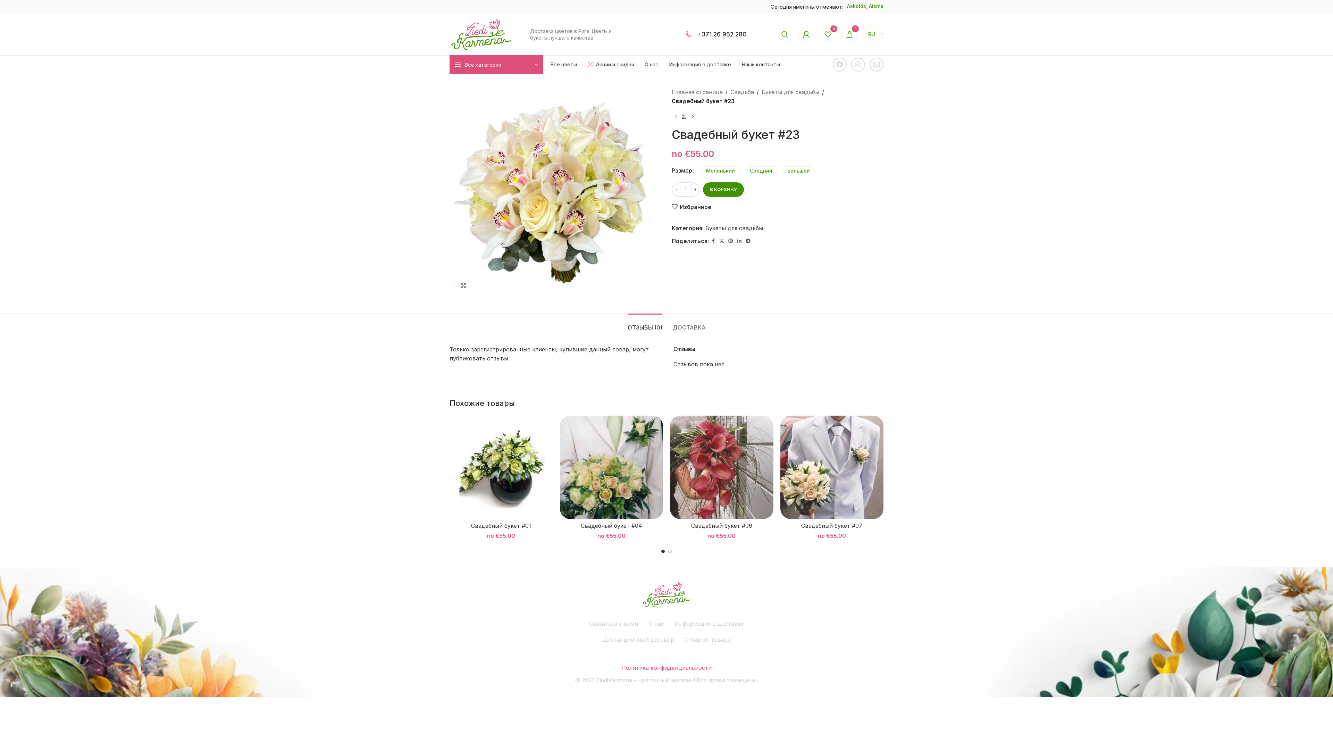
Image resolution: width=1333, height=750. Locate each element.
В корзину (723, 189)
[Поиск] (785, 34)
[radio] (720, 170)
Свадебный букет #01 (501, 525)
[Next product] (692, 116)
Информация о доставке (709, 623)
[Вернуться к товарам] (684, 116)
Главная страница (697, 92)
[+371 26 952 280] (689, 34)
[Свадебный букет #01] (501, 467)
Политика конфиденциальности (666, 667)
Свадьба (742, 92)
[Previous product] (676, 116)
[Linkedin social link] (739, 241)
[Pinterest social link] (730, 241)
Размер (682, 170)
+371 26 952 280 (722, 34)
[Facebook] (840, 65)
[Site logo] (481, 33)
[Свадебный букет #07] (832, 467)
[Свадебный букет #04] (611, 467)
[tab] (645, 324)
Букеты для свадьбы (790, 92)
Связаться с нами (613, 623)
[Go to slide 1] (663, 551)
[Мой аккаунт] (806, 34)
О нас (656, 623)
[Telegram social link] (748, 241)
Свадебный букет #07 (831, 525)
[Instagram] (858, 65)
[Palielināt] (463, 285)
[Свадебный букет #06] (721, 467)
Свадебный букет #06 (721, 525)
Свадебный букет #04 (611, 525)
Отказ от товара (708, 639)
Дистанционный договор (638, 639)
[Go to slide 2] (670, 551)
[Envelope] (876, 65)
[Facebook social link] (713, 241)
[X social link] (721, 241)
